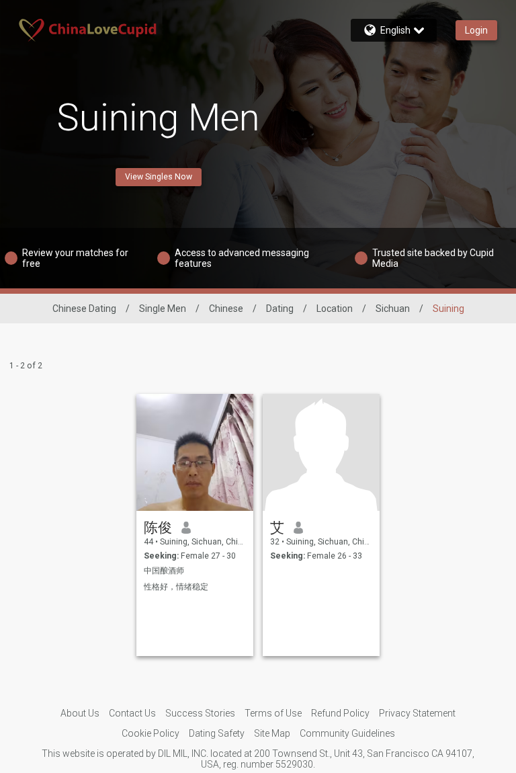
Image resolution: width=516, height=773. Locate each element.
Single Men (162, 308)
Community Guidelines (347, 733)
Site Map (272, 733)
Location (334, 308)
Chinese (226, 308)
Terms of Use (273, 713)
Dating (280, 308)
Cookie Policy (150, 733)
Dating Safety (217, 733)
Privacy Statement (417, 713)
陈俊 (158, 528)
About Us (79, 713)
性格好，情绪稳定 (176, 587)
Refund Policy (340, 713)
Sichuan (393, 308)
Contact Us (132, 713)
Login (476, 30)
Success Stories (200, 713)
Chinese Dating (84, 308)
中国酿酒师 (164, 570)
